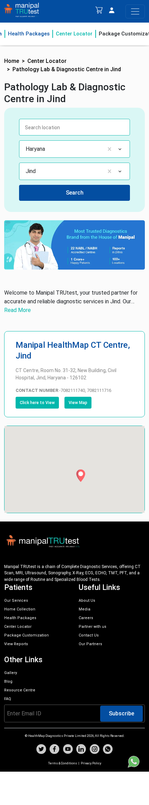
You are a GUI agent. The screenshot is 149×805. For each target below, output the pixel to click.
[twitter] (41, 750)
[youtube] (68, 750)
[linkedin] (81, 750)
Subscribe (121, 713)
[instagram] (94, 750)
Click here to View (37, 402)
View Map (78, 402)
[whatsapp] (108, 750)
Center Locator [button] (47, 61)
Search (75, 192)
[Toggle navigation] (135, 11)
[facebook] (54, 750)
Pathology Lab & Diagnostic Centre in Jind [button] (66, 69)
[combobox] (26, 149)
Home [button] (11, 61)
